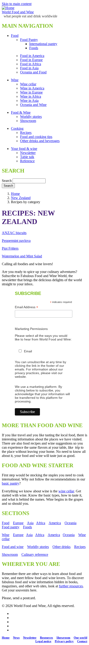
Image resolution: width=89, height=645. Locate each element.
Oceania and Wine (33, 105)
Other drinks (61, 547)
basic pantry (10, 483)
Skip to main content (16, 4)
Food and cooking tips (36, 137)
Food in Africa (30, 64)
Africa (40, 523)
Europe (18, 523)
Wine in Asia (29, 101)
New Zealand (21, 198)
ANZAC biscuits (14, 233)
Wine (14, 80)
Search (7, 181)
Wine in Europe (31, 92)
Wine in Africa (30, 96)
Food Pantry (29, 40)
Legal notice (43, 641)
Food (14, 36)
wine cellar (66, 491)
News (16, 637)
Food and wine (13, 547)
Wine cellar (28, 84)
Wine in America (32, 88)
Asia (30, 523)
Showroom (28, 121)
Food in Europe (31, 60)
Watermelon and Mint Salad (22, 256)
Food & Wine (21, 112)
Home (15, 194)
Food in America (32, 56)
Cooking (17, 128)
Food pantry (10, 527)
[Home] (8, 8)
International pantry (43, 44)
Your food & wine (24, 149)
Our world (80, 637)
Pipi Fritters (10, 248)
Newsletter (28, 153)
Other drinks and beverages (40, 141)
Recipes (25, 133)
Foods (33, 48)
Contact (82, 641)
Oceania (70, 523)
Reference (27, 161)
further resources (71, 586)
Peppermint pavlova (16, 241)
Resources (46, 637)
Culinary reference (34, 554)
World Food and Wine (18, 12)
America (55, 523)
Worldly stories (31, 117)
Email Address (26, 307)
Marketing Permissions (31, 329)
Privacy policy (64, 641)
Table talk (27, 157)
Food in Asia (29, 68)
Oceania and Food (33, 72)
